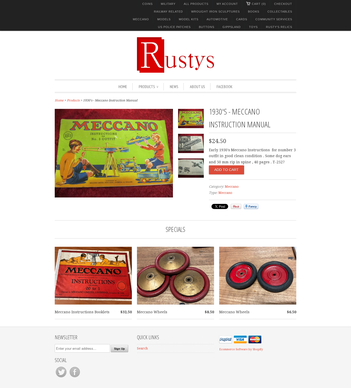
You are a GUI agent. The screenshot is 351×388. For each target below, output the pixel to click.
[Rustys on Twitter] (61, 377)
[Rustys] (175, 55)
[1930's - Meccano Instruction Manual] (114, 196)
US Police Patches (174, 27)
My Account (227, 3)
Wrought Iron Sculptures (215, 11)
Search (142, 348)
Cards (241, 19)
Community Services (273, 19)
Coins (147, 3)
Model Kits (188, 19)
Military (168, 3)
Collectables (279, 11)
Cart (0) (259, 3)
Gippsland (232, 27)
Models (164, 19)
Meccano (141, 19)
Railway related (168, 11)
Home (122, 86)
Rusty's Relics (279, 27)
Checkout (283, 3)
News (174, 86)
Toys (253, 27)
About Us (197, 86)
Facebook (225, 86)
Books (253, 11)
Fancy (251, 206)
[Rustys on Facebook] (74, 377)
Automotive (217, 19)
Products (148, 86)
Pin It (236, 206)
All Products (196, 3)
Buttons (206, 27)
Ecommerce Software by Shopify (241, 349)
